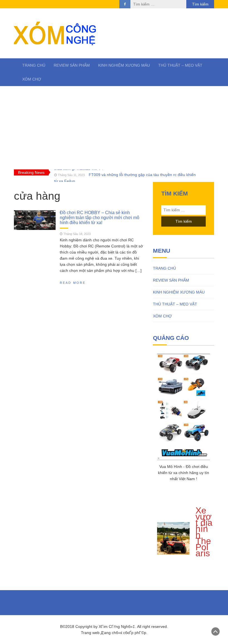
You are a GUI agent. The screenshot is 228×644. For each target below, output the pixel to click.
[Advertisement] (114, 128)
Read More (73, 282)
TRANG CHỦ (33, 65)
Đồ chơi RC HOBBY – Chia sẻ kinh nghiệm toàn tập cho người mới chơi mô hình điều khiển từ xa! (99, 217)
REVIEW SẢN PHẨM (72, 65)
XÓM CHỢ (31, 79)
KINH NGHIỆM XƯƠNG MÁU (124, 65)
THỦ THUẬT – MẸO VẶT (180, 65)
